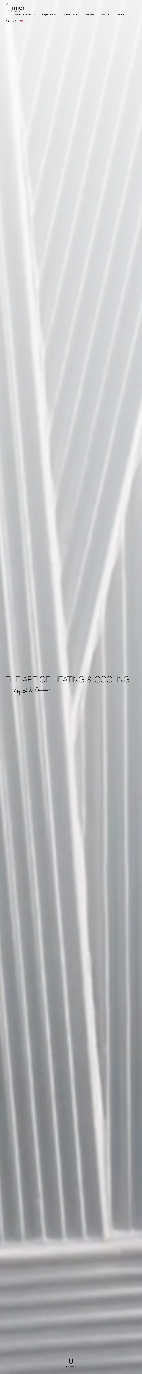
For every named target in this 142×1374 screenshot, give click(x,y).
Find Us (105, 15)
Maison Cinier (71, 15)
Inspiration (47, 15)
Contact (121, 15)
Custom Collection (22, 15)
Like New (89, 15)
